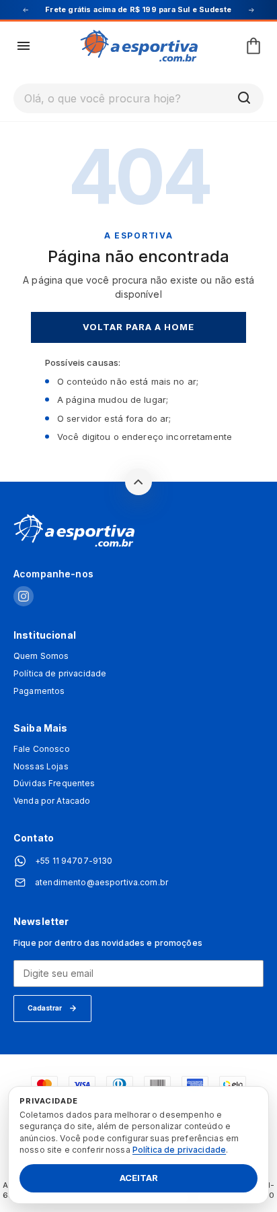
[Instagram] (23, 597)
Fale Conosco (41, 749)
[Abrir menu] (23, 46)
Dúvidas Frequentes (54, 783)
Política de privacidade (59, 673)
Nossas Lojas (41, 766)
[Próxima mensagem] (251, 10)
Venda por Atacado (51, 801)
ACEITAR (139, 1178)
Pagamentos (39, 691)
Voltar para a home (139, 326)
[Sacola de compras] (253, 46)
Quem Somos (41, 656)
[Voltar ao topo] (138, 481)
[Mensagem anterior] (25, 10)
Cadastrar (45, 1008)
